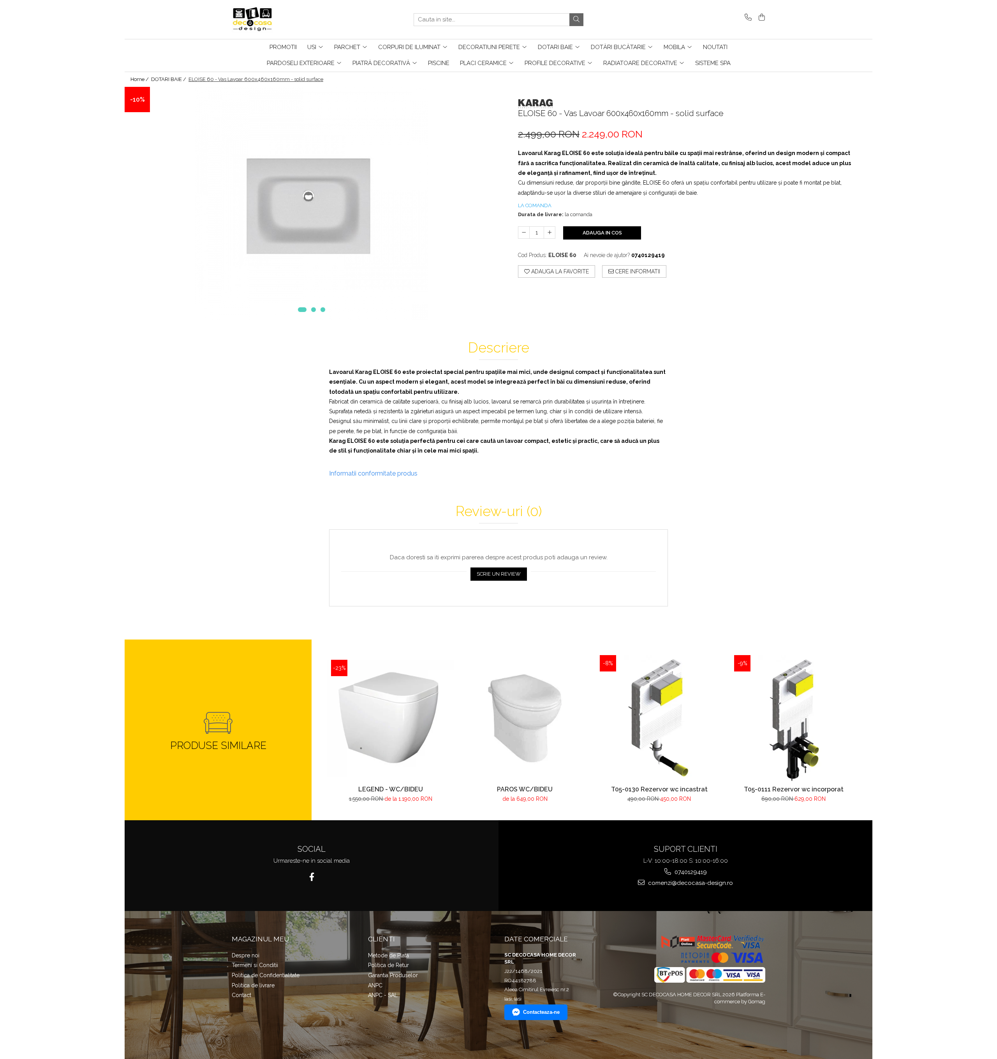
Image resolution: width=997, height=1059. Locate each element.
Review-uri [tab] (499, 511)
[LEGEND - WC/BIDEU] (390, 718)
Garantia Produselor (393, 975)
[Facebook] (312, 877)
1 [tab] (302, 309)
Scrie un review (499, 574)
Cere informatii (637, 271)
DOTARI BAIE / (169, 79)
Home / (140, 79)
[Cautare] (576, 19)
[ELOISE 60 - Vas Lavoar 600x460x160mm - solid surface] (311, 204)
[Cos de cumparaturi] (760, 18)
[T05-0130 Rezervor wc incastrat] (659, 718)
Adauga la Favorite (559, 271)
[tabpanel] (311, 204)
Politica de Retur (388, 965)
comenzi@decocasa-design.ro (689, 882)
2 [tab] (313, 309)
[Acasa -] (271, 19)
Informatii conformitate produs (373, 473)
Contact (241, 995)
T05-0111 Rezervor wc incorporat (794, 789)
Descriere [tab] (498, 348)
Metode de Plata (388, 955)
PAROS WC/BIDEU (525, 789)
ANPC (375, 985)
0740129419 (690, 872)
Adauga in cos (602, 233)
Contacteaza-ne (541, 1012)
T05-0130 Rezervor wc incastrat (659, 789)
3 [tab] (323, 309)
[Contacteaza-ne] (747, 18)
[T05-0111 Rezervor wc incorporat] (793, 718)
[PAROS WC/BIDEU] (525, 718)
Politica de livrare (253, 985)
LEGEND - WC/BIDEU (390, 789)
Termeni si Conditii (255, 965)
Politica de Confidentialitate (265, 975)
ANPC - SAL (383, 995)
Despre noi (245, 955)
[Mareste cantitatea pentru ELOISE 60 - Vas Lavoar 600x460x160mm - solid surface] (549, 232)
